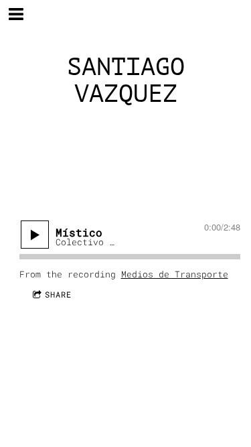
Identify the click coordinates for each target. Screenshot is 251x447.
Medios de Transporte (174, 274)
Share (58, 294)
